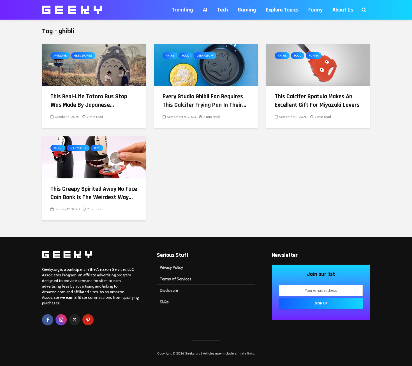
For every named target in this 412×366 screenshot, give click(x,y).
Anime (170, 55)
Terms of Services (175, 278)
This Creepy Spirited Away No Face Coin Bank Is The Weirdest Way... (93, 193)
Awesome (60, 55)
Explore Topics (282, 9)
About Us (342, 9)
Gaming (247, 9)
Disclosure (169, 290)
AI (205, 9)
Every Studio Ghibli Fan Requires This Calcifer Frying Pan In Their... (204, 101)
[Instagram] (61, 319)
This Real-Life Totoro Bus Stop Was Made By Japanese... (88, 101)
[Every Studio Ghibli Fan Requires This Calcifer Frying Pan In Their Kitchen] (206, 64)
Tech (222, 9)
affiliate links (244, 353)
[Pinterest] (88, 319)
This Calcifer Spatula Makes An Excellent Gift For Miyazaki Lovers (317, 101)
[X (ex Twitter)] (74, 319)
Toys (97, 148)
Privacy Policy (171, 267)
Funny (315, 9)
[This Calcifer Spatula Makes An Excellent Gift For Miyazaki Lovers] (318, 64)
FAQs (164, 301)
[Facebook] (47, 319)
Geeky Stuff (205, 55)
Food (185, 55)
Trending (182, 9)
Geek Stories (83, 55)
